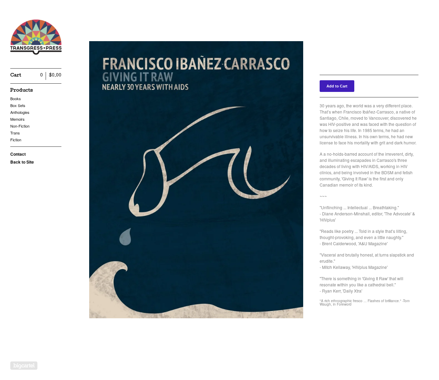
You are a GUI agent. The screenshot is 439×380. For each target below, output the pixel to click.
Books (15, 98)
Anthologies (19, 112)
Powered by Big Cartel (23, 365)
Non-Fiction (19, 126)
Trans (15, 132)
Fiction (15, 139)
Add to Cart (337, 86)
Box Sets (17, 105)
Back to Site (22, 162)
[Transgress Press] (36, 38)
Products (21, 90)
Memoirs (17, 119)
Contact (18, 154)
